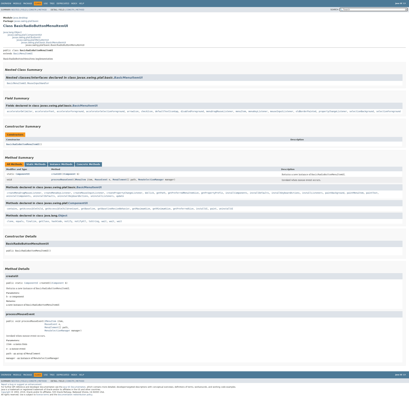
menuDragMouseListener (219, 111)
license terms (42, 395)
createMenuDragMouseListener (24, 193)
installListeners (312, 193)
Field (24, 10)
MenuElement (120, 179)
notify (68, 221)
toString (94, 221)
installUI (202, 208)
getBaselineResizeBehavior (114, 208)
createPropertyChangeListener (124, 193)
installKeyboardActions (285, 193)
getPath (160, 193)
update (120, 196)
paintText (372, 193)
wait (104, 221)
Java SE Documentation (74, 387)
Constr (32, 10)
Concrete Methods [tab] (88, 164)
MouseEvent (101, 179)
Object (62, 215)
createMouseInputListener (88, 193)
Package (27, 3)
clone (10, 221)
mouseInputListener (281, 111)
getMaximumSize (141, 208)
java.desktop (20, 17)
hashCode (57, 221)
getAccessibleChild (31, 208)
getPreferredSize (183, 208)
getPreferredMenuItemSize (183, 193)
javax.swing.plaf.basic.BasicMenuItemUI (43, 42)
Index (74, 3)
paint (213, 208)
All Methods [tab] (14, 164)
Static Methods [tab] (36, 164)
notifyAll (80, 221)
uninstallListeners (102, 196)
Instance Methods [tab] (61, 164)
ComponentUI (23, 174)
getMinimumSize (161, 208)
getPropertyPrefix (212, 193)
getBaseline (88, 208)
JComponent (69, 174)
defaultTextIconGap (166, 111)
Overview (6, 3)
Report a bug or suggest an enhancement (21, 384)
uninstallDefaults (44, 196)
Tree (52, 3)
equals (19, 221)
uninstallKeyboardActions (72, 196)
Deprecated (63, 3)
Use (46, 3)
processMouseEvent (62, 179)
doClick (149, 193)
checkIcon (147, 111)
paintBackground (334, 193)
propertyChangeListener (333, 111)
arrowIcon (133, 111)
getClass (44, 221)
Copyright (6, 392)
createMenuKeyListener (57, 193)
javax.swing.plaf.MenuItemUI (33, 40)
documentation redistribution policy (75, 395)
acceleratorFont (44, 111)
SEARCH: (334, 9)
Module (17, 3)
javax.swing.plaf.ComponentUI (25, 35)
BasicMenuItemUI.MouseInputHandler (28, 83)
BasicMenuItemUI (23, 53)
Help (81, 3)
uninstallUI (226, 208)
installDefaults (259, 193)
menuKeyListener (258, 111)
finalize (31, 221)
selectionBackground (361, 111)
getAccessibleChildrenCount (61, 208)
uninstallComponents (18, 196)
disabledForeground (192, 111)
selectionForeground (388, 111)
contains (12, 208)
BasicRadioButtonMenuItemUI (22, 144)
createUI (56, 174)
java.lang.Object (12, 32)
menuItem (241, 111)
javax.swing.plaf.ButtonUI (26, 37)
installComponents (236, 193)
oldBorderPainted (306, 111)
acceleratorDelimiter (19, 111)
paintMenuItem (355, 193)
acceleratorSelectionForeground (105, 111)
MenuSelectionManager (151, 179)
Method (42, 10)
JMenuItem (80, 179)
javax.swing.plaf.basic (26, 21)
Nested (15, 10)
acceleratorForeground (70, 111)
